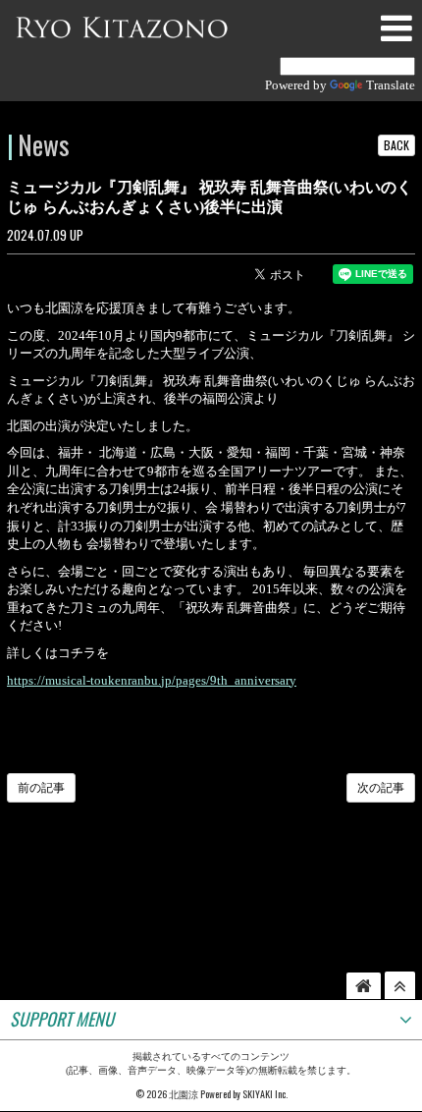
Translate (390, 85)
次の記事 (380, 788)
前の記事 (41, 788)
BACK (396, 145)
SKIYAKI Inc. (265, 1093)
